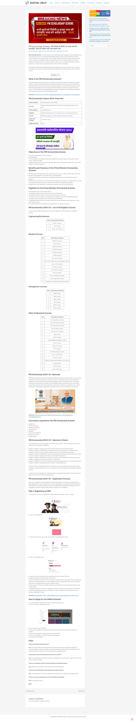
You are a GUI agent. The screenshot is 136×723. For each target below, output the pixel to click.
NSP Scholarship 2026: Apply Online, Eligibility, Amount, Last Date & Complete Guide (99, 20)
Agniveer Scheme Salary (40, 415)
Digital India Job (66, 2)
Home (51, 2)
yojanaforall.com (67, 94)
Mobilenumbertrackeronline (54, 415)
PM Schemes (75, 2)
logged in (37, 701)
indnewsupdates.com (67, 415)
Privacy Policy (90, 2)
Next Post (82, 691)
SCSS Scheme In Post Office (41, 94)
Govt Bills (82, 2)
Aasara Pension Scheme (40, 595)
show (58, 75)
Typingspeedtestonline (65, 595)
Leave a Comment (33, 51)
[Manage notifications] (132, 719)
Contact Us (106, 2)
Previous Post (30, 691)
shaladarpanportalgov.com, (56, 94)
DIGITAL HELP (38, 2)
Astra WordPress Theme (80, 716)
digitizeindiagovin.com (52, 595)
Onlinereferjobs (76, 94)
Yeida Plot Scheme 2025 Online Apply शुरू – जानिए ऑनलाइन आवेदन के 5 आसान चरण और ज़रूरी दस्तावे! (99, 35)
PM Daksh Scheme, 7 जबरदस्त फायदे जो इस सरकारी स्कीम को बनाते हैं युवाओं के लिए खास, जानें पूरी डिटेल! (99, 30)
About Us (57, 2)
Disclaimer (99, 2)
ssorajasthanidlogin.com (35, 416)
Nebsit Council (74, 595)
